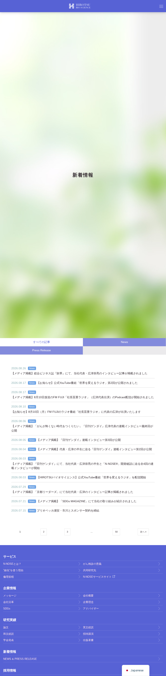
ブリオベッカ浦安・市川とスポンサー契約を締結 (68, 510)
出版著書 (88, 640)
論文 (6, 627)
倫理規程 (8, 576)
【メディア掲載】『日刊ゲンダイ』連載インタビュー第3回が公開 (79, 439)
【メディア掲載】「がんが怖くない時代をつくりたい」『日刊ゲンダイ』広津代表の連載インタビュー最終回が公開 (82, 428)
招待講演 (88, 633)
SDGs (6, 608)
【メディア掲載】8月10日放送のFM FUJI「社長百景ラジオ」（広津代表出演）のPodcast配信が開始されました (82, 397)
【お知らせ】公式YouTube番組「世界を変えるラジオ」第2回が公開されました (87, 382)
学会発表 (8, 640)
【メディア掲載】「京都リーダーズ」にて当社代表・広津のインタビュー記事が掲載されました (72, 491)
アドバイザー (91, 608)
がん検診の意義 (92, 563)
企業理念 (88, 602)
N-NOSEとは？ (12, 563)
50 (116, 532)
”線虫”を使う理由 (13, 570)
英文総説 (88, 627)
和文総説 (8, 633)
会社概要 (88, 595)
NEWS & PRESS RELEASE (20, 658)
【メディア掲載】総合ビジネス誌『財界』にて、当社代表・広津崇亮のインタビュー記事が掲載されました (79, 373)
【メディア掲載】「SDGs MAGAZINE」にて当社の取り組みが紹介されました (86, 501)
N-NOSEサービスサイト (97, 576)
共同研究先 (89, 570)
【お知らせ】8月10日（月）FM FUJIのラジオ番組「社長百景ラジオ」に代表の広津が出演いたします (76, 411)
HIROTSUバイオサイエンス (79, 6)
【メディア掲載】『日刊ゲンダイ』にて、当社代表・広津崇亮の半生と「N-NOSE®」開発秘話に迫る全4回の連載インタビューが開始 (82, 466)
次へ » (143, 532)
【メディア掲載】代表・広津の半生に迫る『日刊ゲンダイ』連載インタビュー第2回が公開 (94, 449)
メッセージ (9, 595)
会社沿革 (8, 602)
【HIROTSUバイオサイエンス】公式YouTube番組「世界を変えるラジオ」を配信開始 (91, 477)
